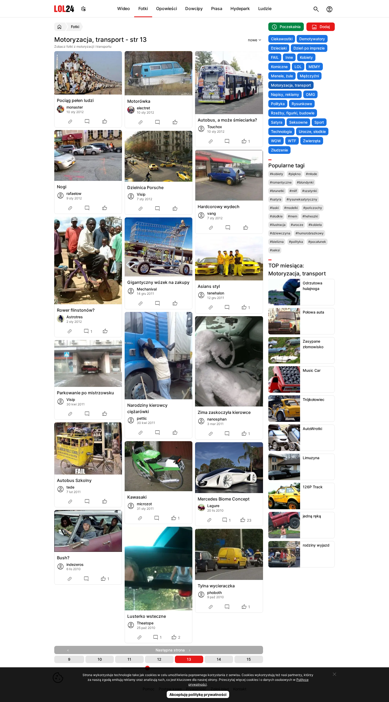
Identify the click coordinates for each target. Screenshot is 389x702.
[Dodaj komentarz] (87, 121)
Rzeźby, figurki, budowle (292, 113)
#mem (292, 216)
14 (219, 659)
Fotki (143, 8)
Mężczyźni (309, 76)
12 (159, 659)
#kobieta (315, 225)
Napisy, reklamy (285, 94)
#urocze (297, 225)
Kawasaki (137, 497)
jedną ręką (312, 516)
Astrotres (74, 317)
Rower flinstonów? (75, 310)
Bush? (63, 557)
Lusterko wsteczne (146, 616)
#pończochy (312, 208)
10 (100, 659)
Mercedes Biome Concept (224, 499)
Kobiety (306, 57)
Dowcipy (194, 8)
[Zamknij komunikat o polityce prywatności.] (334, 674)
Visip (141, 194)
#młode (311, 174)
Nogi (61, 186)
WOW (276, 140)
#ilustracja (278, 225)
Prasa (216, 8)
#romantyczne (281, 182)
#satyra (275, 199)
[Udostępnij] (70, 121)
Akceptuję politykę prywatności (198, 694)
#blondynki (305, 182)
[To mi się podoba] (105, 121)
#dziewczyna (280, 233)
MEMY (314, 66)
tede (70, 487)
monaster (74, 107)
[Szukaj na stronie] (316, 8)
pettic (142, 418)
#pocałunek (317, 242)
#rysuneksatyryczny (302, 199)
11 (129, 659)
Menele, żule (282, 76)
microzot (144, 504)
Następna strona (172, 650)
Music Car (311, 370)
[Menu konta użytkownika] (329, 8)
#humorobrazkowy (310, 233)
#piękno (294, 174)
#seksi (275, 250)
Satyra (276, 122)
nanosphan (217, 419)
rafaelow (74, 193)
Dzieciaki (279, 48)
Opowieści (166, 8)
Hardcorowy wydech (218, 206)
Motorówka (138, 101)
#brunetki (277, 191)
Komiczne (279, 66)
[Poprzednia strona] (69, 650)
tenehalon (215, 293)
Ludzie (265, 8)
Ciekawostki (281, 39)
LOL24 (64, 8)
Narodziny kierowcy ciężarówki (147, 408)
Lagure (213, 505)
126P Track (313, 487)
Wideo (123, 8)
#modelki (291, 208)
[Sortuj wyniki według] (248, 39)
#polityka (296, 242)
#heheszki (310, 216)
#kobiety (276, 174)
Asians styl (209, 286)
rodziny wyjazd (316, 545)
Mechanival (147, 289)
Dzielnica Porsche (145, 187)
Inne (289, 57)
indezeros (75, 564)
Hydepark (240, 8)
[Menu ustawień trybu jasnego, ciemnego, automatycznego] (83, 8)
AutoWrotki (312, 428)
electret (143, 108)
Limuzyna (311, 457)
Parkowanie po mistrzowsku (85, 392)
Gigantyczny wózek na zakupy (158, 282)
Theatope (145, 623)
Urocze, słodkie (312, 131)
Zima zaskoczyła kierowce (224, 412)
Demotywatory (312, 39)
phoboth (214, 592)
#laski (274, 208)
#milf (293, 191)
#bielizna (277, 242)
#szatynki (309, 191)
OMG (310, 94)
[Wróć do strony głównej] (60, 27)
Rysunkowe (302, 103)
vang (211, 213)
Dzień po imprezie (309, 48)
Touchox (214, 126)
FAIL (275, 57)
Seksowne (298, 122)
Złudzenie (279, 150)
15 (249, 659)
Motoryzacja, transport (291, 85)
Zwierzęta (311, 140)
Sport (319, 122)
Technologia (281, 131)
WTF (292, 140)
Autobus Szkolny (74, 480)
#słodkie (276, 216)
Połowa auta (313, 312)
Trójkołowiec (313, 399)
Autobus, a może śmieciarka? (227, 120)
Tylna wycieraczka (216, 585)
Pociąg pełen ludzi (75, 100)
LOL (298, 66)
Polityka (278, 103)
